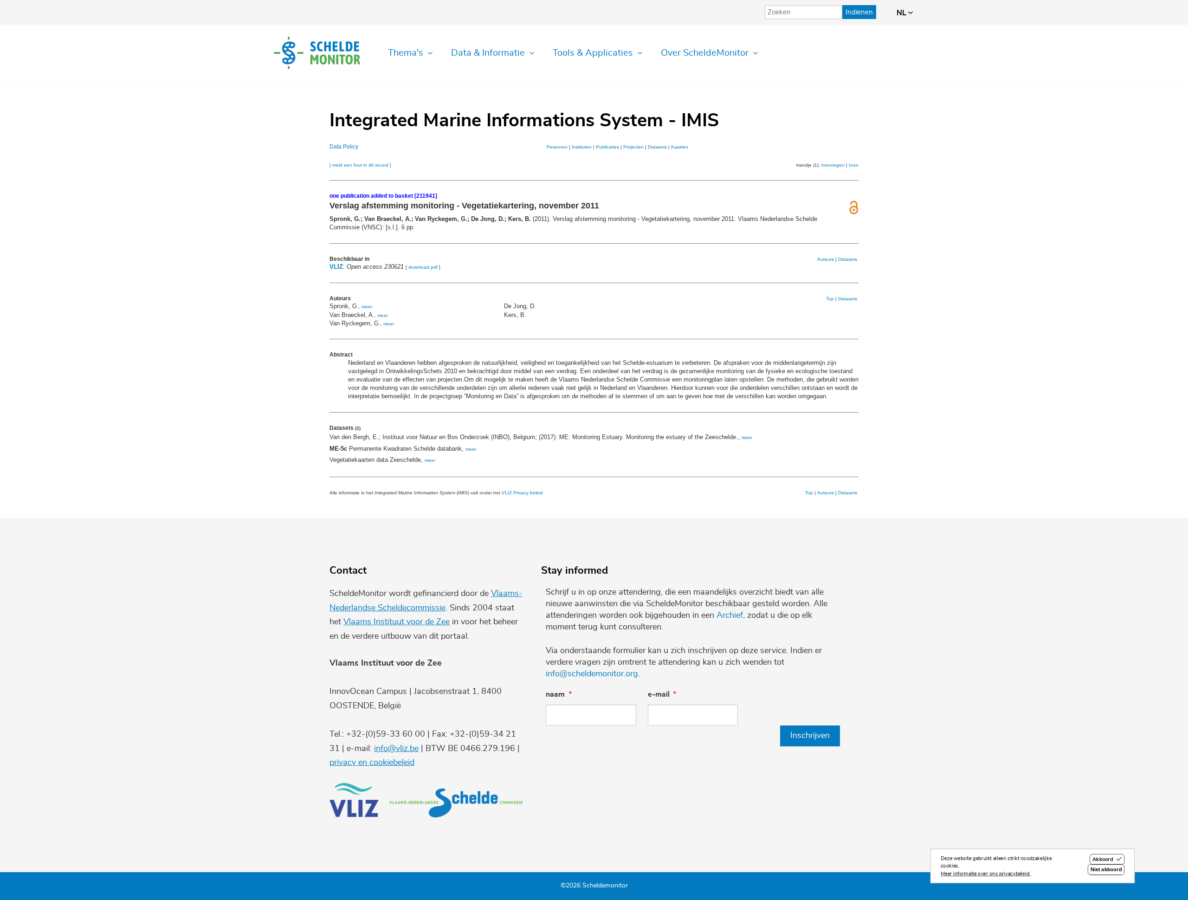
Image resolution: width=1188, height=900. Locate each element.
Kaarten (679, 146)
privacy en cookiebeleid (371, 762)
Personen (557, 146)
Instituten (582, 146)
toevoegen (833, 165)
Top (830, 298)
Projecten (633, 146)
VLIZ (336, 266)
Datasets (657, 146)
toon (854, 165)
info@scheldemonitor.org (592, 674)
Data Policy (343, 146)
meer (367, 306)
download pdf (423, 267)
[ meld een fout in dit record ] (360, 165)
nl (902, 13)
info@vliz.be (396, 749)
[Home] (317, 53)
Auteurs (825, 259)
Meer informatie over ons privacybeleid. (986, 873)
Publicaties (607, 146)
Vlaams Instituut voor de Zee (396, 622)
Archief (730, 615)
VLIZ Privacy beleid (522, 492)
